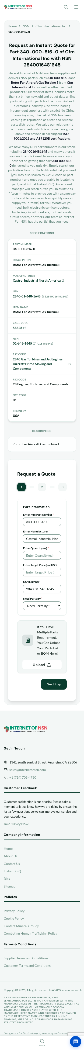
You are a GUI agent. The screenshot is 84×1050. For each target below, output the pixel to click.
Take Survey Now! (16, 824)
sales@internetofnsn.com (27, 770)
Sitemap (9, 886)
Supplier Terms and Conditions (26, 958)
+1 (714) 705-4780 (22, 777)
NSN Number (31, 582)
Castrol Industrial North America (37, 280)
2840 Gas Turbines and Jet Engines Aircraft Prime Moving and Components (38, 363)
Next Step (54, 684)
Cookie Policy (14, 918)
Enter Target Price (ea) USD (40, 565)
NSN (26, 26)
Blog (7, 879)
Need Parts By (32, 598)
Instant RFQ (12, 871)
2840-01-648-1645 (27, 296)
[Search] (66, 7)
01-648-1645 (22, 343)
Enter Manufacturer (36, 531)
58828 (17, 328)
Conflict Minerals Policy (21, 926)
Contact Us (12, 864)
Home (12, 26)
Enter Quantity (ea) (36, 548)
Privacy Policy (14, 911)
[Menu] (76, 7)
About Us (10, 856)
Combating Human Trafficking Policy (30, 933)
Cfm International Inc (50, 26)
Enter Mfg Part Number (38, 514)
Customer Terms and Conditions (27, 965)
